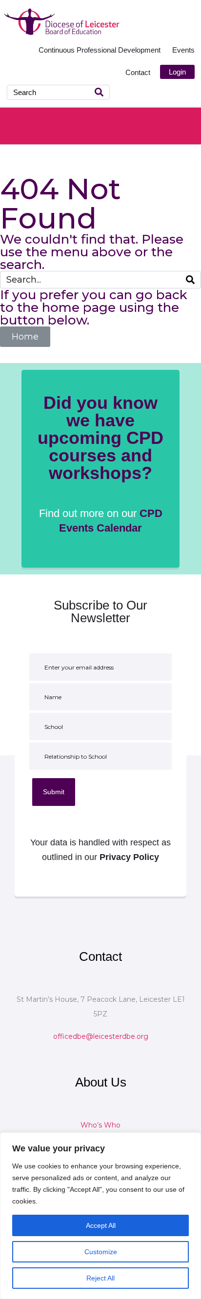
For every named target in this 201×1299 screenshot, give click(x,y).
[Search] (99, 92)
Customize (100, 1252)
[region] (100, 1215)
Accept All (101, 1225)
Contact (137, 72)
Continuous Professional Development (100, 50)
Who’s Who (100, 1125)
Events (183, 50)
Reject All (100, 1278)
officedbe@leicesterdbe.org (100, 1036)
